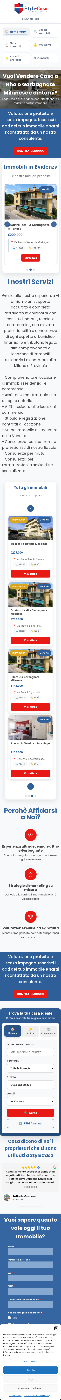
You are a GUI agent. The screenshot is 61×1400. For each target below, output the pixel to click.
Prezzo (11, 1077)
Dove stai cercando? (21, 1044)
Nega (30, 1379)
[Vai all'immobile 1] (27, 270)
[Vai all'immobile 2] (30, 270)
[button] (56, 1328)
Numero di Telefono (19, 1259)
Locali (11, 1093)
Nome (12, 1246)
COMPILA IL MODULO (30, 151)
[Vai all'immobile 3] (34, 270)
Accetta (31, 1370)
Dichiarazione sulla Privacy (37, 1395)
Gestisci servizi (29, 1361)
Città (11, 1286)
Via (10, 1273)
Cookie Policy (15, 1395)
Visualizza (30, 574)
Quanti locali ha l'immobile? (24, 1299)
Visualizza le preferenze (30, 1388)
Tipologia (13, 1061)
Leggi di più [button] (30, 1187)
